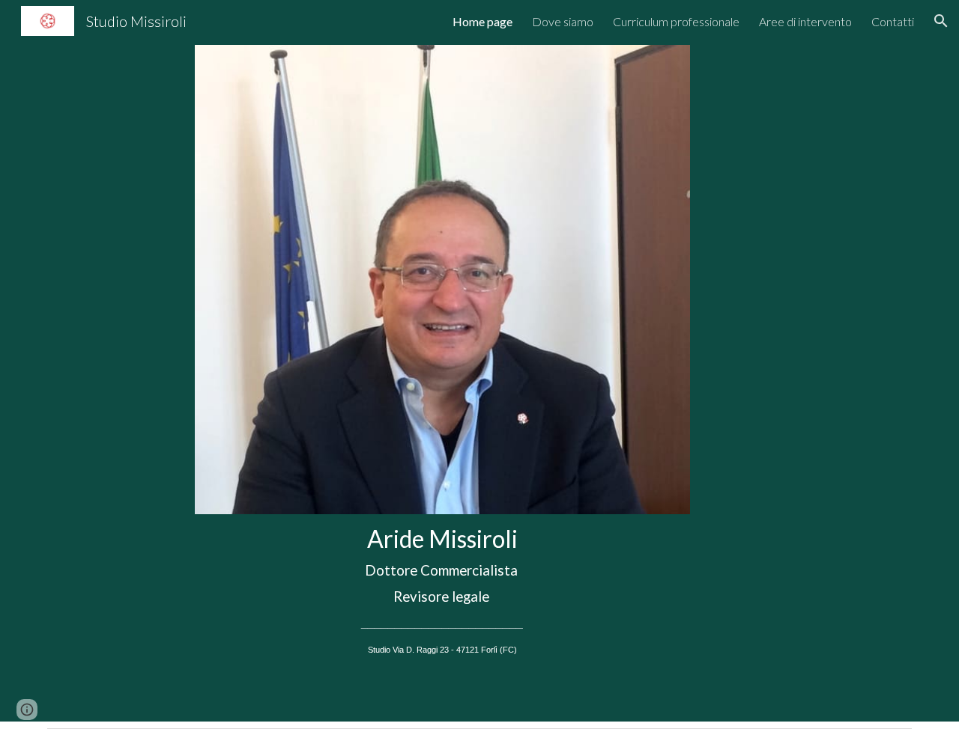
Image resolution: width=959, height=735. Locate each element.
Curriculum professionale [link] (676, 21)
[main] (442, 595)
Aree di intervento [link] (805, 21)
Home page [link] (482, 21)
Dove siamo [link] (562, 21)
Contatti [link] (892, 21)
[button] (941, 21)
